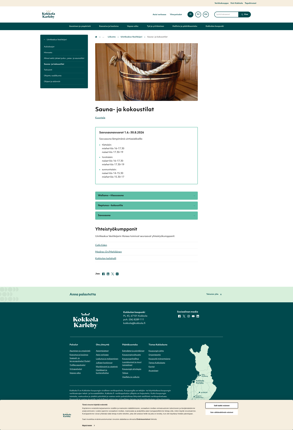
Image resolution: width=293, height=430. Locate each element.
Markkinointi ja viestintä (107, 367)
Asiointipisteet (102, 351)
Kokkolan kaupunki (215, 26)
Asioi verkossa (159, 15)
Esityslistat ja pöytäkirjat (133, 351)
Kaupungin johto (156, 351)
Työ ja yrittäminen (155, 26)
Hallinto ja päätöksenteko (184, 26)
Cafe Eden (101, 245)
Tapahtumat (250, 3)
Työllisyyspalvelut (77, 365)
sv (199, 15)
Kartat (152, 367)
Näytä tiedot (87, 425)
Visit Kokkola (236, 3)
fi (191, 15)
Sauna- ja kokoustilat (54, 64)
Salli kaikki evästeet (221, 406)
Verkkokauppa (222, 3)
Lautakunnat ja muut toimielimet (131, 363)
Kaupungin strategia (131, 369)
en (206, 15)
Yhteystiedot (176, 15)
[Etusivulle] (48, 14)
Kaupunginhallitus (130, 359)
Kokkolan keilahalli (105, 258)
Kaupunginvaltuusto (131, 355)
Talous (125, 373)
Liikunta (112, 37)
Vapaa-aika (132, 26)
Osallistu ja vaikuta (130, 377)
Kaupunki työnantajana (159, 359)
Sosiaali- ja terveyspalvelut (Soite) (80, 359)
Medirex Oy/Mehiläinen (108, 252)
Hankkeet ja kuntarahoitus (102, 371)
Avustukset (153, 371)
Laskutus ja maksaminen (107, 359)
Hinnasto (48, 53)
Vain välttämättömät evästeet (221, 412)
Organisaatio (155, 355)
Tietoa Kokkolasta (157, 363)
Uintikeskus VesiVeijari (56, 40)
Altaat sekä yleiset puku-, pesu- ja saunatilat (64, 58)
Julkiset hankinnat (104, 363)
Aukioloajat (49, 47)
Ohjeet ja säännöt (52, 82)
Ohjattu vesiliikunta (52, 76)
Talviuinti (48, 70)
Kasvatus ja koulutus (109, 26)
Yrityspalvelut (76, 369)
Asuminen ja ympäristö (80, 26)
